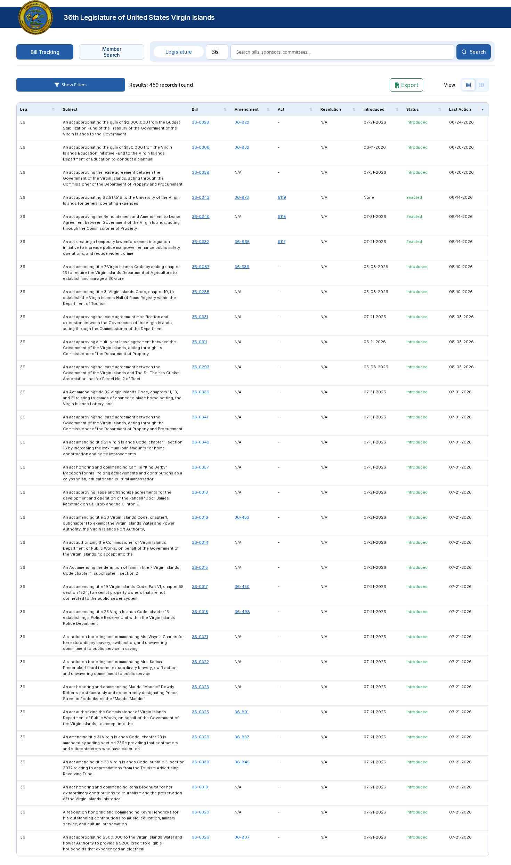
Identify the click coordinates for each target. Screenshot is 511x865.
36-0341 (200, 417)
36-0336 (200, 392)
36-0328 (200, 122)
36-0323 (200, 686)
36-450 (242, 586)
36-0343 (200, 197)
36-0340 (201, 216)
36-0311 (199, 341)
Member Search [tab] (111, 52)
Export (409, 85)
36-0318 (200, 611)
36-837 (242, 736)
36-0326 (200, 837)
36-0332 (200, 241)
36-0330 (200, 762)
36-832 (242, 147)
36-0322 (200, 661)
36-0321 (200, 636)
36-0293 (200, 366)
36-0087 (200, 266)
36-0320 (200, 812)
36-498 (242, 611)
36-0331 (200, 316)
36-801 (242, 711)
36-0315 (200, 567)
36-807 (242, 837)
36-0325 (200, 711)
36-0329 (200, 736)
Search (478, 52)
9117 (281, 241)
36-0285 (200, 291)
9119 (282, 197)
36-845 (242, 762)
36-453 (242, 517)
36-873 (242, 197)
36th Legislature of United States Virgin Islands (139, 17)
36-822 (242, 122)
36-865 (242, 241)
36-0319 (200, 787)
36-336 (242, 266)
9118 (282, 216)
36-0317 (200, 586)
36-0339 (200, 172)
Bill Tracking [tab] (45, 52)
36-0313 (200, 492)
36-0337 (200, 467)
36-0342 (200, 442)
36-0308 (201, 147)
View (449, 85)
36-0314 (200, 542)
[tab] (468, 85)
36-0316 (200, 517)
